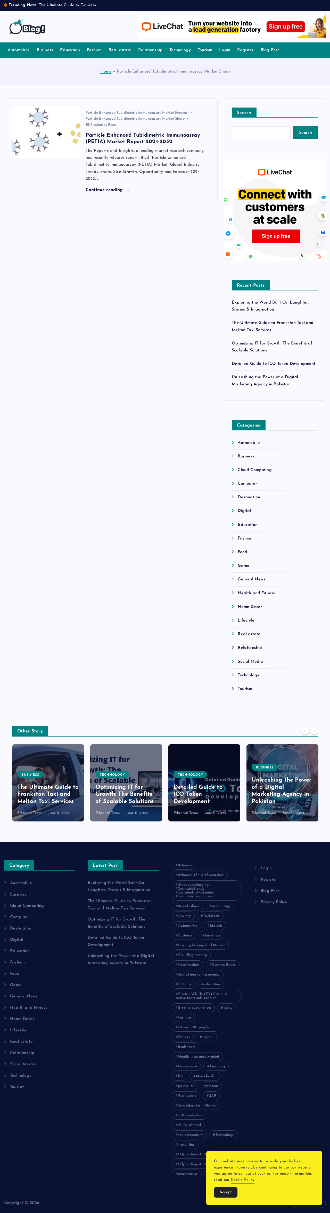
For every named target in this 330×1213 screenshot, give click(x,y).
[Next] (314, 730)
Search (244, 113)
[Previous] (305, 730)
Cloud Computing (254, 470)
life (181, 1076)
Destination (249, 497)
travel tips (186, 1145)
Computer (247, 484)
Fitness (184, 1037)
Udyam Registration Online (201, 1164)
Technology (180, 50)
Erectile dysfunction (194, 1008)
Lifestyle (246, 620)
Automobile (19, 50)
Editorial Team (29, 813)
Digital (244, 511)
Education (70, 50)
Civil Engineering (192, 955)
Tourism (205, 50)
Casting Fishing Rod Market (201, 945)
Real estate (120, 50)
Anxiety (184, 916)
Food (242, 552)
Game (243, 566)
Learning (217, 1066)
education (212, 984)
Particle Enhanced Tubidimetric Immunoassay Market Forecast (137, 113)
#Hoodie (185, 865)
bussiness (212, 935)
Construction (189, 965)
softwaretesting (190, 1115)
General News (251, 579)
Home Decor (250, 607)
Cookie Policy (242, 1180)
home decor (187, 1066)
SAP (212, 1096)
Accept (225, 1192)
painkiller (186, 1086)
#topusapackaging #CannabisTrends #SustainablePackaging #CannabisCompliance (195, 890)
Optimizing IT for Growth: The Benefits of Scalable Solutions (46, 794)
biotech (216, 926)
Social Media (250, 662)
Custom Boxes (224, 965)
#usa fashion (189, 906)
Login (224, 50)
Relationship (150, 50)
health (207, 1037)
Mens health (206, 1076)
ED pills (184, 984)
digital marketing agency (199, 975)
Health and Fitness (256, 593)
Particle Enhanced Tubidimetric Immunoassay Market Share (135, 119)
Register (245, 50)
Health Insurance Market (198, 1057)
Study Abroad (189, 1125)
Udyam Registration (194, 1154)
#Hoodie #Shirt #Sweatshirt (201, 875)
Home (106, 71)
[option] (48, 782)
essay (228, 1008)
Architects (211, 916)
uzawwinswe (188, 1174)
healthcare (187, 1047)
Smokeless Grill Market (197, 1106)
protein (212, 1086)
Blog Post (270, 50)
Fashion (94, 50)
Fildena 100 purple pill (197, 1027)
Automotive (188, 926)
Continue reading (105, 190)
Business (45, 50)
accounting (221, 906)
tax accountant (190, 1135)
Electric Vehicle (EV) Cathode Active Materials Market (201, 996)
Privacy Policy (274, 902)
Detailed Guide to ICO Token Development (273, 364)
